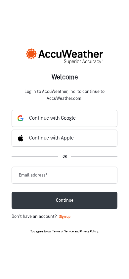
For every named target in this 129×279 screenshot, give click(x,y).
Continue (64, 200)
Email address (33, 175)
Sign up (64, 217)
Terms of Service (63, 231)
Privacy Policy (89, 231)
